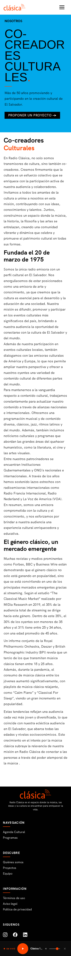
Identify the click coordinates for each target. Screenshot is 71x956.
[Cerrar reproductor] (64, 948)
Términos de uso (14, 898)
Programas (10, 838)
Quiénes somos (13, 862)
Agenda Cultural (14, 832)
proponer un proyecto (32, 115)
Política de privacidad (17, 909)
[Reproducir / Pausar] (22, 948)
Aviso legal (10, 904)
